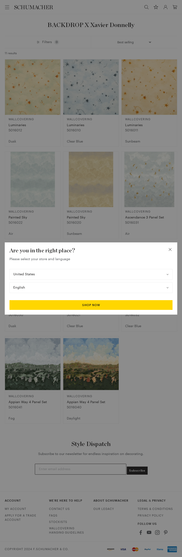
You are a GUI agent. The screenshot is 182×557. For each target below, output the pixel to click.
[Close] (170, 249)
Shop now (91, 305)
